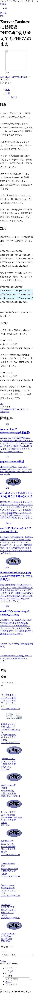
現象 (7, 89)
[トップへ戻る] (1, 989)
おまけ (14, 97)
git (11, 971)
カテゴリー (6, 952)
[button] (28, 77)
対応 (7, 93)
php (1, 404)
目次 (2, 82)
